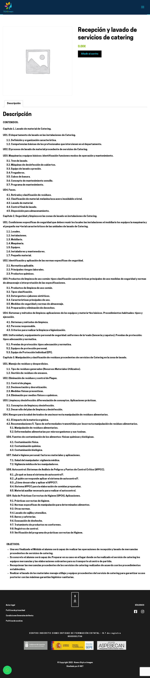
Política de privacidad (15, 610)
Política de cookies (14, 621)
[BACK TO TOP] (75, 599)
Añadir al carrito (89, 54)
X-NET (80, 666)
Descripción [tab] (14, 103)
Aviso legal (10, 605)
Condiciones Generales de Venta (19, 616)
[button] (7, 670)
